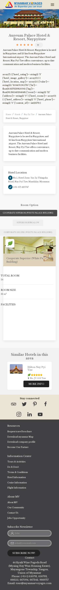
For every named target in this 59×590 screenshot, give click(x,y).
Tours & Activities (16, 461)
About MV (12, 502)
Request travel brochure (19, 431)
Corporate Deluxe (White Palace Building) (28, 232)
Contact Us (12, 513)
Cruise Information (17, 482)
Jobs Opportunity (16, 518)
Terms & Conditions (17, 472)
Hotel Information (16, 477)
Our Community (15, 507)
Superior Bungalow (28, 223)
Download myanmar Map (20, 437)
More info (36, 383)
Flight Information (16, 487)
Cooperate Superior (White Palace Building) (28, 213)
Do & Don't (13, 467)
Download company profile (21, 442)
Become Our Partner (18, 447)
